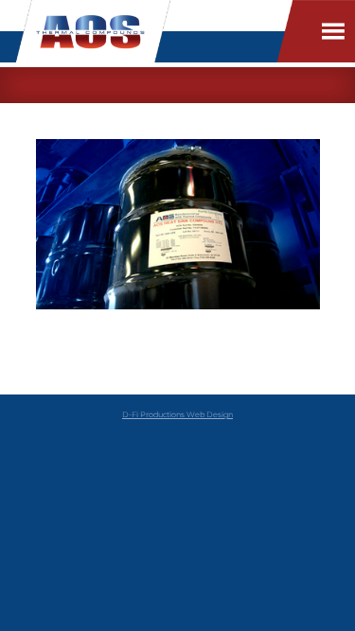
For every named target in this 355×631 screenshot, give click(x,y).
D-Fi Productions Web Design (177, 414)
